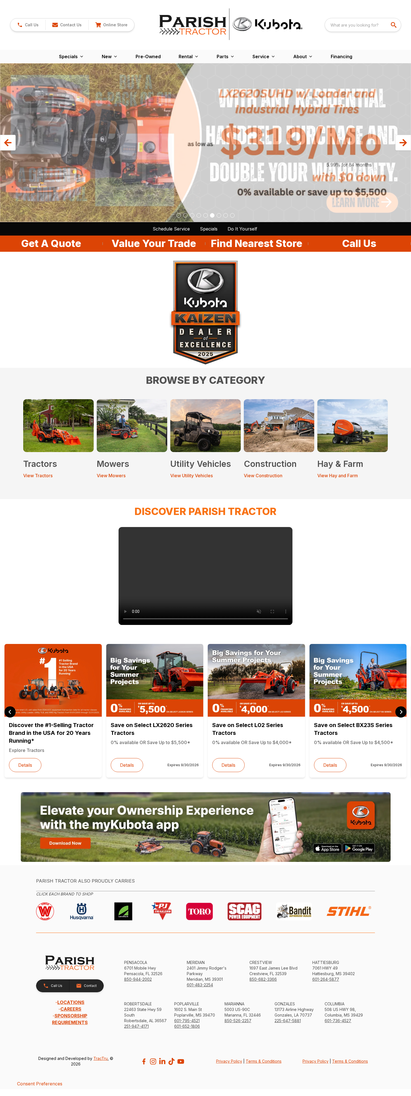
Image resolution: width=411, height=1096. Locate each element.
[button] (27, 25)
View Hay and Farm (337, 475)
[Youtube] (180, 1061)
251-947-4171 (136, 1026)
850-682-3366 (263, 979)
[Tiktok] (171, 1061)
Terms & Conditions (264, 1061)
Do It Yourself (242, 229)
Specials (209, 229)
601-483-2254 (200, 984)
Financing (341, 56)
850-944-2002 (138, 979)
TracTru (100, 1058)
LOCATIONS (70, 1002)
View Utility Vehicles (191, 475)
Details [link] (25, 765)
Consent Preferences (39, 1083)
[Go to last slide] (10, 712)
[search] (394, 24)
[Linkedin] (162, 1061)
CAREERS (70, 1009)
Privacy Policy (229, 1061)
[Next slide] (401, 712)
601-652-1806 (187, 1026)
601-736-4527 (338, 1020)
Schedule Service (171, 229)
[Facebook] (143, 1061)
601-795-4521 (187, 1020)
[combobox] (363, 25)
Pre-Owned (148, 56)
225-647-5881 (288, 1020)
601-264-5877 (325, 979)
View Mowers (111, 475)
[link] (111, 25)
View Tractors (38, 475)
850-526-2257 (238, 1020)
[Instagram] (153, 1061)
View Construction (263, 475)
